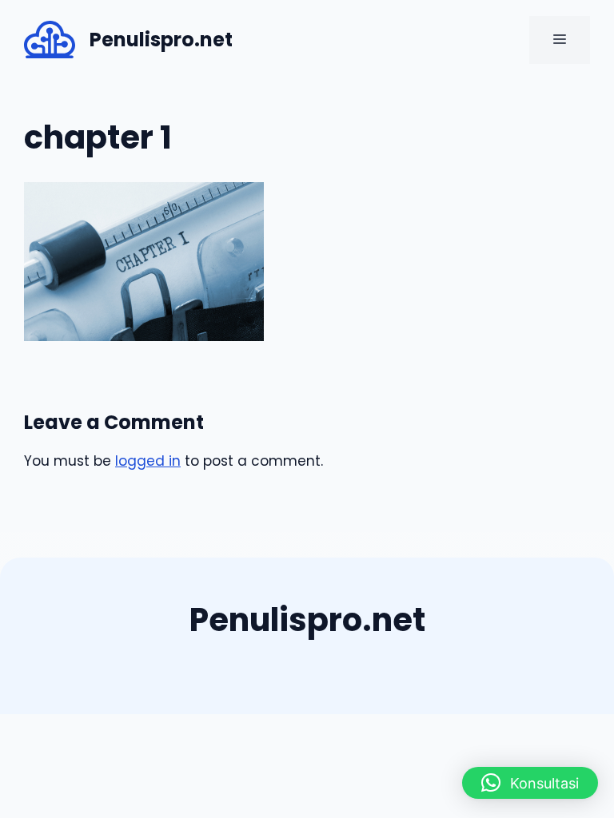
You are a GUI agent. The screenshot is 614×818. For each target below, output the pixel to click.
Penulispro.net (161, 39)
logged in (148, 461)
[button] (530, 783)
